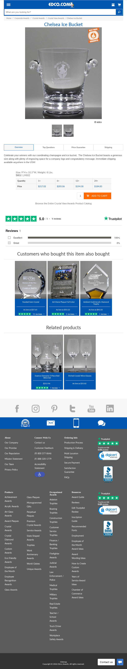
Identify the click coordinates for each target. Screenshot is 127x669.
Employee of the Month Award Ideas (78, 545)
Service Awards (34, 531)
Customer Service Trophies (54, 531)
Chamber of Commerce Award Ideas (77, 594)
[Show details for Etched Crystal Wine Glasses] (80, 354)
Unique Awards (34, 569)
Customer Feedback (44, 448)
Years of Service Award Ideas (78, 581)
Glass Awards (11, 590)
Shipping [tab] (108, 147)
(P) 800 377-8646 (43, 454)
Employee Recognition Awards (10, 581)
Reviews (75, 503)
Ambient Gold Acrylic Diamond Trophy (96, 303)
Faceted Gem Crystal (30, 302)
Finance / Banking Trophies (54, 544)
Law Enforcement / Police (57, 576)
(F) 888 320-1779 (43, 459)
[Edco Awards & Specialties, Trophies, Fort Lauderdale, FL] (108, 474)
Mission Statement (13, 459)
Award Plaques (12, 521)
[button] (8, 5)
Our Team (9, 464)
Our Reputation (12, 454)
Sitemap (63, 662)
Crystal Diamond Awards (9, 540)
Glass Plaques (33, 497)
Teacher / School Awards (54, 617)
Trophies (31, 545)
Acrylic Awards (12, 506)
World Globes (33, 564)
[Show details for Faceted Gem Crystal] (31, 280)
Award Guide (78, 497)
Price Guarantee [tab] (78, 147)
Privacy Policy (11, 470)
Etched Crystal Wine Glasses (79, 376)
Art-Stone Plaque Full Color (63, 302)
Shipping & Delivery (73, 448)
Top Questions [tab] (49, 147)
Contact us (40, 443)
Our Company (11, 443)
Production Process (73, 443)
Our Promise (11, 448)
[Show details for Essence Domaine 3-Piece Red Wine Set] (47, 354)
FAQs (66, 477)
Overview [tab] (19, 147)
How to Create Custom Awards (79, 568)
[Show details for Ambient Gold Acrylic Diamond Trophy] (96, 280)
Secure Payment (72, 463)
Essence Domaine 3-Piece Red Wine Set (47, 377)
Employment (78, 536)
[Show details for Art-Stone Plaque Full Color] (63, 280)
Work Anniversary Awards (32, 555)
